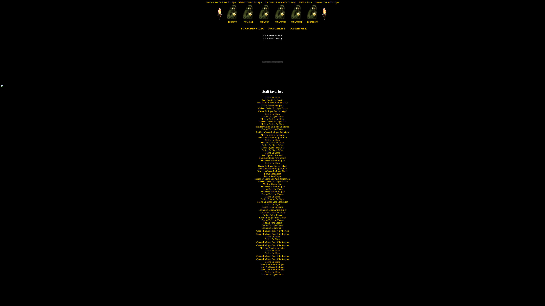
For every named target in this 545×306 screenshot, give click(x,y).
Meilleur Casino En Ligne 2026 (272, 168)
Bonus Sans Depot (272, 174)
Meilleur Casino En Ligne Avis (272, 121)
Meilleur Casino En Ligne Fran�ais (272, 132)
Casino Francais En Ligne (272, 199)
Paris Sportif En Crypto (272, 100)
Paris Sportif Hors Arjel (272, 155)
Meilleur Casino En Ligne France (273, 108)
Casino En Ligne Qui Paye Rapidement (272, 179)
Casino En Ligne (272, 97)
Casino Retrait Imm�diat (272, 105)
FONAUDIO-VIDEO (252, 28)
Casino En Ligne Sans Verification (272, 202)
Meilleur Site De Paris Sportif (272, 158)
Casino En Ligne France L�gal (272, 111)
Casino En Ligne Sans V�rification (272, 231)
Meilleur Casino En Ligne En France (272, 127)
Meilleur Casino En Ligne (250, 2)
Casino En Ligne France (272, 116)
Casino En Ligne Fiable (272, 145)
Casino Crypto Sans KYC (272, 147)
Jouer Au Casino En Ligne (272, 264)
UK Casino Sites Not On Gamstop (280, 2)
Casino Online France (272, 215)
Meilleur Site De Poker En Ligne (221, 2)
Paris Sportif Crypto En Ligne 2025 (273, 102)
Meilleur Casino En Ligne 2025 (272, 137)
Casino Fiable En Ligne (272, 207)
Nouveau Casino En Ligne (327, 2)
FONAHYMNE (298, 28)
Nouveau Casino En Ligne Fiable (272, 171)
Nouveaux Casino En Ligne (272, 212)
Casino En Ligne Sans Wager (272, 217)
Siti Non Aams (305, 2)
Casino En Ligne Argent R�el (272, 210)
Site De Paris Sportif (272, 223)
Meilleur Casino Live (272, 184)
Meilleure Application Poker (272, 248)
